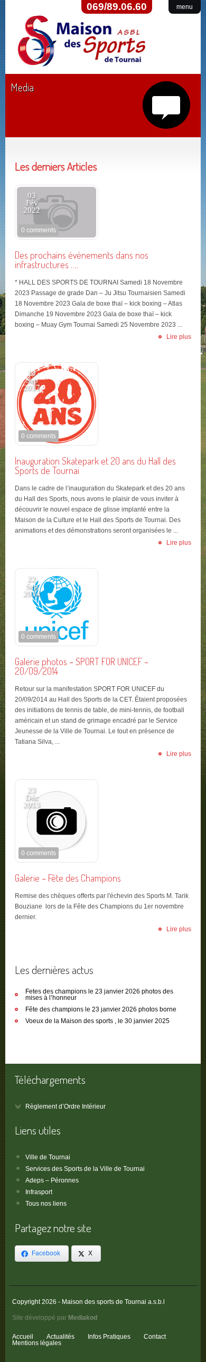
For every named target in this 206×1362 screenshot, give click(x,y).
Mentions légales (36, 1343)
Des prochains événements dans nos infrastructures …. (81, 259)
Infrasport (38, 1192)
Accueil (22, 1336)
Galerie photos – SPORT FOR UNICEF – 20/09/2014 (81, 666)
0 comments (38, 230)
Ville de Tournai (47, 1157)
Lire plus (178, 336)
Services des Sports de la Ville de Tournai (85, 1169)
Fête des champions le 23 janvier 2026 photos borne (100, 1009)
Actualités (60, 1336)
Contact (155, 1336)
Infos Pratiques (109, 1336)
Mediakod (82, 1317)
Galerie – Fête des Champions (68, 878)
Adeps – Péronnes (52, 1180)
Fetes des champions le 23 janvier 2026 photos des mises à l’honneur (99, 994)
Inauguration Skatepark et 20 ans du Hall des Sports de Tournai (95, 465)
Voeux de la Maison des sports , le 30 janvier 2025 (97, 1021)
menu (184, 7)
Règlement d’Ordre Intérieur (65, 1106)
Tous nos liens (46, 1203)
